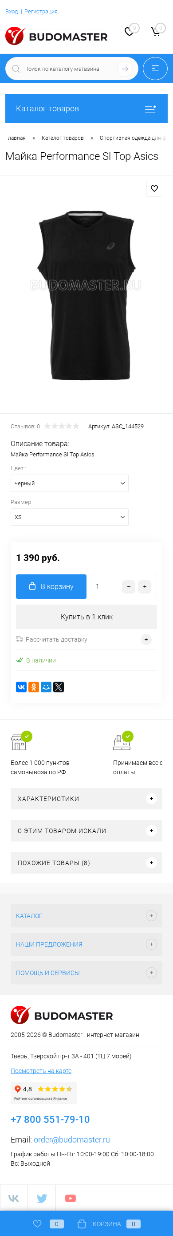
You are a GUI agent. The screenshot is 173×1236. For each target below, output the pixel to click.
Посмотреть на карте (41, 1070)
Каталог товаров (47, 108)
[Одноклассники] (33, 687)
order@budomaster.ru (72, 1139)
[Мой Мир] (46, 687)
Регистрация (41, 11)
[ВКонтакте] (21, 687)
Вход (11, 11)
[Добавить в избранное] (154, 189)
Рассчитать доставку (56, 639)
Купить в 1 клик (87, 617)
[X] (58, 687)
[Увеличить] (86, 295)
